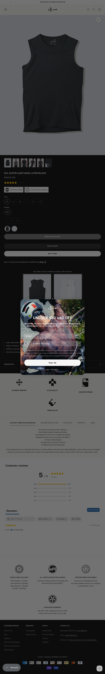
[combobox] (28, 343)
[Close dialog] (81, 302)
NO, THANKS (52, 370)
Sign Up (52, 363)
